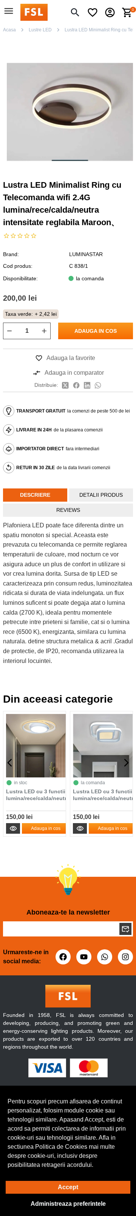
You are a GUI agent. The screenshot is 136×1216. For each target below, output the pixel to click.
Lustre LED (40, 29)
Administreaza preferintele (68, 1204)
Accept (68, 1187)
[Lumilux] (34, 12)
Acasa (9, 29)
